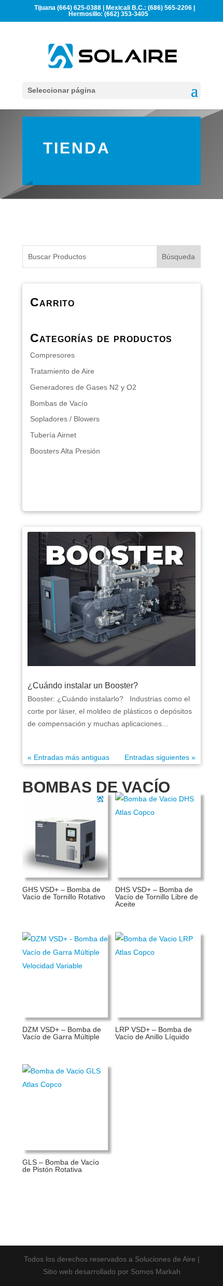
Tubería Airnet (53, 435)
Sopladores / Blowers (65, 419)
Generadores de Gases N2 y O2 (83, 387)
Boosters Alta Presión (65, 451)
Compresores (52, 355)
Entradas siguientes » (160, 757)
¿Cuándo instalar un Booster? (82, 685)
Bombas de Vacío (59, 403)
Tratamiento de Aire (62, 371)
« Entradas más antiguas (68, 757)
